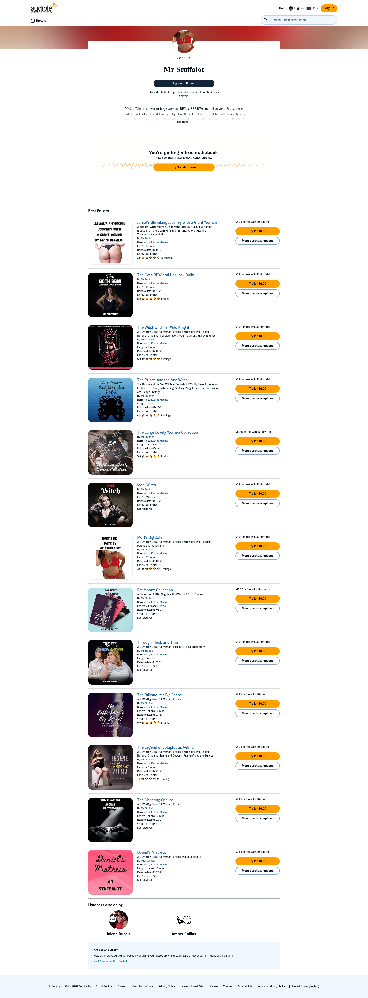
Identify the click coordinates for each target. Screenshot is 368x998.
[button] (184, 122)
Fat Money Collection (155, 590)
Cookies (227, 986)
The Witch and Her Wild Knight (163, 327)
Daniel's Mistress (151, 852)
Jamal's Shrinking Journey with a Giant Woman (177, 222)
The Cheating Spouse (155, 800)
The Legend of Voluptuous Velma (165, 747)
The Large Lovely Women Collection (167, 432)
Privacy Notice (167, 986)
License (213, 986)
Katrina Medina (159, 242)
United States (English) (305, 986)
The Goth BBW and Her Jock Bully (165, 275)
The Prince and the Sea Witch (162, 380)
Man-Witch (146, 485)
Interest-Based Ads (192, 986)
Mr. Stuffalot (148, 339)
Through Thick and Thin (157, 642)
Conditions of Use (142, 986)
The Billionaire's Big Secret (159, 695)
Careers (122, 986)
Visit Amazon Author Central (110, 961)
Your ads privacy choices (272, 986)
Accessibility (245, 986)
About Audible (104, 986)
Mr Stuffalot (147, 238)
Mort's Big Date (150, 537)
